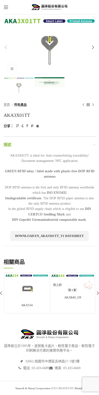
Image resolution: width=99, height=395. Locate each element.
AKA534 (27, 305)
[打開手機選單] (6, 7)
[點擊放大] (12, 69)
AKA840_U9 (72, 297)
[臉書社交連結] (17, 126)
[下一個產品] (93, 105)
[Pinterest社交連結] (27, 126)
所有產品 (20, 104)
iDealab (78, 388)
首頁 (7, 104)
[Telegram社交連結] (37, 126)
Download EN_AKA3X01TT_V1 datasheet (49, 235)
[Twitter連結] (22, 126)
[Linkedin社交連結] (32, 126)
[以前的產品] (83, 105)
